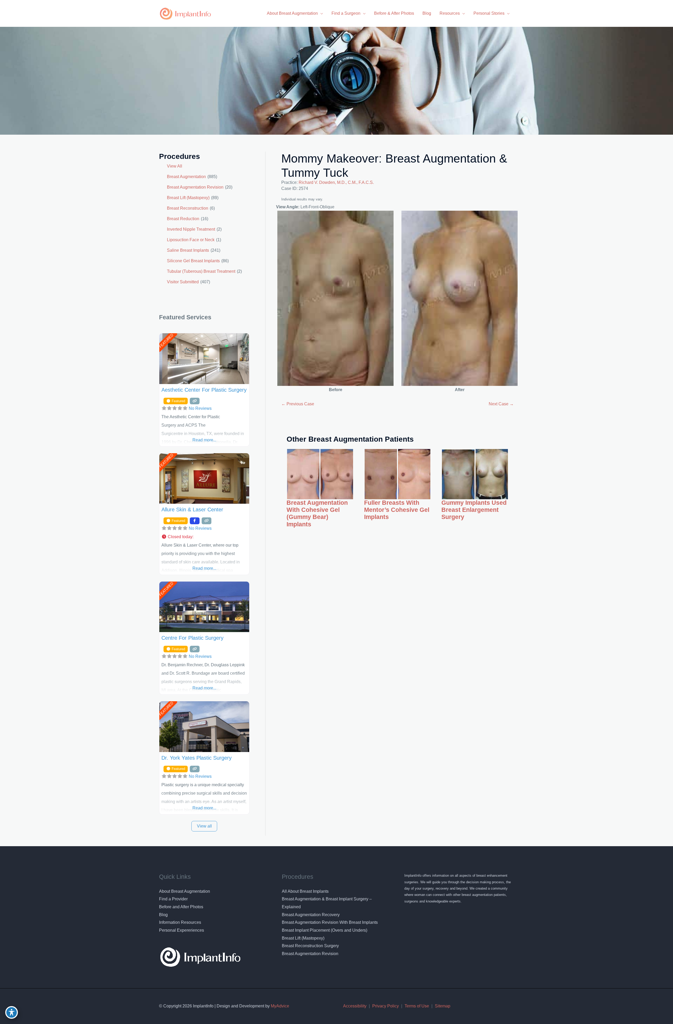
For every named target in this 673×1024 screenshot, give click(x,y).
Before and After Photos (181, 907)
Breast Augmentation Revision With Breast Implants (330, 922)
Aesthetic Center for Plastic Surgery (204, 390)
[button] (204, 537)
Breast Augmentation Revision (195, 187)
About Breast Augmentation (184, 891)
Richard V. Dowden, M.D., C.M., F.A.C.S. (336, 182)
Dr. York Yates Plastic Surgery (196, 758)
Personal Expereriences (181, 930)
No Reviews (200, 408)
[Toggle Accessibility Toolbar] (11, 1012)
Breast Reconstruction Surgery (310, 946)
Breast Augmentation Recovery (311, 914)
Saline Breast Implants (188, 250)
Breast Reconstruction (187, 208)
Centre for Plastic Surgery (192, 638)
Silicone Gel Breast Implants (193, 261)
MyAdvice (279, 1006)
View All (174, 166)
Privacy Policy (385, 1006)
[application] (320, 13)
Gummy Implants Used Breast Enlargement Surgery (474, 510)
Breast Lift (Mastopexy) (188, 197)
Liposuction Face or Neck (191, 240)
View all (204, 826)
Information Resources (180, 922)
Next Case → (501, 404)
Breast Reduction (183, 218)
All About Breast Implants (305, 891)
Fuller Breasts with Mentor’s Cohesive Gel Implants (396, 510)
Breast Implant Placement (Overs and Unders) (324, 930)
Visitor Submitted (183, 282)
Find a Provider (173, 899)
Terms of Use (417, 1006)
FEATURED (166, 341)
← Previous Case (297, 404)
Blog (163, 914)
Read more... (204, 440)
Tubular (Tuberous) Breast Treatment (201, 271)
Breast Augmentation (186, 176)
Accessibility (354, 1006)
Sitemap (442, 1006)
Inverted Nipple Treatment (191, 229)
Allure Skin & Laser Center (192, 509)
